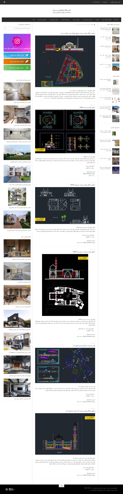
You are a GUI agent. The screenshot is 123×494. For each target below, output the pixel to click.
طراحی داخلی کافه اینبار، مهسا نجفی (22, 102)
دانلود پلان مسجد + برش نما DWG (84, 252)
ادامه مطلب (47, 98)
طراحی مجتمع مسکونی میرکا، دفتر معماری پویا (20, 208)
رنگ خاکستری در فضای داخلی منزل (22, 399)
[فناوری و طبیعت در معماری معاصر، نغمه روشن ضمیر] (115, 133)
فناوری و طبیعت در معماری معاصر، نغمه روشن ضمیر (105, 131)
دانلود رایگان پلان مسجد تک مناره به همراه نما (80, 411)
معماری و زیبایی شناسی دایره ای (105, 158)
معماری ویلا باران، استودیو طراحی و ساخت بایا (20, 185)
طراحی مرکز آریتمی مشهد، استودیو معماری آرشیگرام (18, 142)
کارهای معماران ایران (106, 20)
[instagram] (10, 489)
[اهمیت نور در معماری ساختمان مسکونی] (17, 248)
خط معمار (116, 20)
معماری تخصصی (54, 20)
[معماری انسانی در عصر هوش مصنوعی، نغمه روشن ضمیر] (115, 142)
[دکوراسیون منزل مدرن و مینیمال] (17, 295)
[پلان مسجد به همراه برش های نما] (65, 365)
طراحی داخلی (76, 20)
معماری (97, 20)
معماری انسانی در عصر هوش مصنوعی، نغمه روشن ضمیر (105, 140)
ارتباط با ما (104, 2)
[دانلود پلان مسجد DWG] (65, 131)
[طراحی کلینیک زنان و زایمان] (17, 271)
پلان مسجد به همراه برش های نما (84, 345)
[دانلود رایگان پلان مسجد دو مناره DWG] (65, 205)
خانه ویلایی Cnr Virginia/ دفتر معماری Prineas (20, 330)
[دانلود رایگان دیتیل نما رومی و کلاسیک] (115, 82)
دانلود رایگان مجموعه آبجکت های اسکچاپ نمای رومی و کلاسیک (105, 90)
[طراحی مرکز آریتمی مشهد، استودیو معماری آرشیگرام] (17, 134)
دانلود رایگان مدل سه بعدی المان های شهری (105, 98)
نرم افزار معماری (65, 20)
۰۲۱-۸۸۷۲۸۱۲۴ (96, 2)
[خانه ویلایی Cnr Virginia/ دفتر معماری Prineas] (17, 319)
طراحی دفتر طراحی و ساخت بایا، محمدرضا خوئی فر (19, 230)
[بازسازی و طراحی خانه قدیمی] (115, 48)
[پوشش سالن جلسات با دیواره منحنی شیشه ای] (17, 365)
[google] (13, 489)
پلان (34, 20)
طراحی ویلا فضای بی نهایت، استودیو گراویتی (21, 162)
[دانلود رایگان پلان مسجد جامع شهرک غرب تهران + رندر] (65, 61)
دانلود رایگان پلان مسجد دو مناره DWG (82, 185)
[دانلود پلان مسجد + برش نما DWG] (65, 285)
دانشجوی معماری (42, 20)
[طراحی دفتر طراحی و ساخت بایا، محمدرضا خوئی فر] (17, 220)
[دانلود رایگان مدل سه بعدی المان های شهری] (115, 100)
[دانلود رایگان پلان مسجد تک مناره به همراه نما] (65, 434)
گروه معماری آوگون (115, 2)
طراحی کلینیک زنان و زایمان (24, 282)
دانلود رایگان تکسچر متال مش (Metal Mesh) (105, 116)
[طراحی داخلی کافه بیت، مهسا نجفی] (17, 114)
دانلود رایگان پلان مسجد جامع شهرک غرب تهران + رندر (77, 33)
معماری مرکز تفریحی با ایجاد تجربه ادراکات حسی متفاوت (105, 168)
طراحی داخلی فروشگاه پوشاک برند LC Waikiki (20, 353)
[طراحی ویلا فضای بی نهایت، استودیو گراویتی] (17, 152)
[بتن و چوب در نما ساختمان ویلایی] (115, 67)
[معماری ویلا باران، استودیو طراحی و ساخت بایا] (17, 174)
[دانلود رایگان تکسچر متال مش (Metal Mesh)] (115, 118)
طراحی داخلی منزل (87, 20)
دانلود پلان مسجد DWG (87, 107)
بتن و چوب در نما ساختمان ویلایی (105, 65)
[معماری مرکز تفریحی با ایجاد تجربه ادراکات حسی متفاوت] (115, 170)
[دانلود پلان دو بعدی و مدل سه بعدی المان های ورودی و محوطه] (115, 109)
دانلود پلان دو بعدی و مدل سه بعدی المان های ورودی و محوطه (105, 108)
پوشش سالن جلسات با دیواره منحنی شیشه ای (20, 376)
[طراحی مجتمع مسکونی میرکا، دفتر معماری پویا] (17, 197)
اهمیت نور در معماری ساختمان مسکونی (21, 259)
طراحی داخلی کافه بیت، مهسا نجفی (22, 125)
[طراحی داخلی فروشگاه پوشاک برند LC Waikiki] (17, 342)
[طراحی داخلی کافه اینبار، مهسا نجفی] (17, 91)
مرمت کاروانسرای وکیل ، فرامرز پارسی (105, 149)
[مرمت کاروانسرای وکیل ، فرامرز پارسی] (115, 152)
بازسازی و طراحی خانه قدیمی (105, 46)
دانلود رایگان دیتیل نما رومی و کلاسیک (105, 80)
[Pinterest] (6, 489)
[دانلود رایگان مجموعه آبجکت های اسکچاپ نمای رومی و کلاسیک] (115, 91)
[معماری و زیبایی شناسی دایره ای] (115, 161)
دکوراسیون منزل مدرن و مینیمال (23, 307)
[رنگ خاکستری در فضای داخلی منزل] (17, 388)
